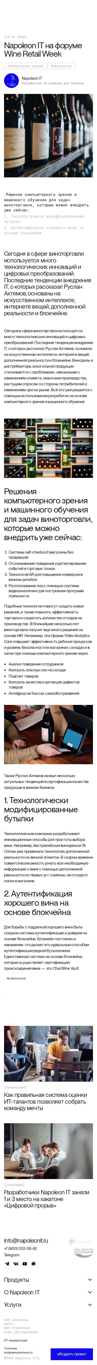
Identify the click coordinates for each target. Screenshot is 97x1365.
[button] (48, 1280)
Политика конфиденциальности (18, 1350)
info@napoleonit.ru (26, 1240)
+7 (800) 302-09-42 (20, 1248)
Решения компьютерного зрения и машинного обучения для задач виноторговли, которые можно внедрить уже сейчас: (46, 202)
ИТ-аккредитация (15, 1340)
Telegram (12, 1255)
